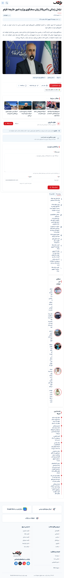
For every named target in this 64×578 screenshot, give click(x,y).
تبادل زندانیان (51, 77)
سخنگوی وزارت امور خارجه (38, 77)
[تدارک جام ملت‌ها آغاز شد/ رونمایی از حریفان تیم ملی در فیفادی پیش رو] (58, 299)
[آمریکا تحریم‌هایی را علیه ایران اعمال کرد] (39, 105)
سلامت (57, 546)
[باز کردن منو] (2, 3)
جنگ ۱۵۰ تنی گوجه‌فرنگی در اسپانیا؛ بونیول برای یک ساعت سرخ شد (55, 445)
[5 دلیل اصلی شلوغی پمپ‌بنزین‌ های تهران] (58, 335)
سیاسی (57, 537)
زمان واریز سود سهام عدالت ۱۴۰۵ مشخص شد (55, 200)
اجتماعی (57, 534)
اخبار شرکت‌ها (25, 543)
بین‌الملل (57, 540)
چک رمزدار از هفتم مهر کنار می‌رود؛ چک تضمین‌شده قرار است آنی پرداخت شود (49, 320)
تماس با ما (56, 559)
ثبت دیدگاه (9, 123)
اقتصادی (57, 531)
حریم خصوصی (55, 562)
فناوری (57, 543)
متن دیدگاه (57, 152)
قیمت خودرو (26, 531)
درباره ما (57, 556)
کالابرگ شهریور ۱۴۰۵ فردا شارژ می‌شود (54, 235)
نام (58, 176)
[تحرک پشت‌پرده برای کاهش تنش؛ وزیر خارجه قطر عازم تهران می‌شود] (58, 377)
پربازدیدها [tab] (58, 194)
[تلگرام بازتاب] (28, 563)
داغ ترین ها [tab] (52, 194)
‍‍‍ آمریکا (58, 77)
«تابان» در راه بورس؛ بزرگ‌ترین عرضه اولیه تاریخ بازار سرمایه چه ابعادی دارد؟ (54, 229)
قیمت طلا (26, 534)
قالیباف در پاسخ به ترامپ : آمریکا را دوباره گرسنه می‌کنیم (25, 114)
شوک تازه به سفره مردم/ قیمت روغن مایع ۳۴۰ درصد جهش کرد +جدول (56, 420)
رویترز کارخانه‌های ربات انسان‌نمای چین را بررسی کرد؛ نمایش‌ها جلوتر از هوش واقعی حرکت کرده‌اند (56, 468)
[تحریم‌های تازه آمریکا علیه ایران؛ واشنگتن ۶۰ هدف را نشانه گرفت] (53, 105)
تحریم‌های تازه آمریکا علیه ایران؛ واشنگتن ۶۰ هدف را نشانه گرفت (53, 114)
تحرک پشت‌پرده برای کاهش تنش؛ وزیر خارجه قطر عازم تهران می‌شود (50, 378)
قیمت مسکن (26, 537)
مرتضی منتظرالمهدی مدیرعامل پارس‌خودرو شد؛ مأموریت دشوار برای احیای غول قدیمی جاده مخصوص (54, 219)
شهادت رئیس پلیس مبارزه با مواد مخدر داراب (50, 396)
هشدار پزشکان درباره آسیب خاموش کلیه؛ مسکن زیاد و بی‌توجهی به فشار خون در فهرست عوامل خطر (55, 488)
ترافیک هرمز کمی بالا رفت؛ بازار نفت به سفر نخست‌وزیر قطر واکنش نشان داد (55, 478)
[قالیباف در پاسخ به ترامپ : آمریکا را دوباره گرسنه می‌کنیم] (25, 105)
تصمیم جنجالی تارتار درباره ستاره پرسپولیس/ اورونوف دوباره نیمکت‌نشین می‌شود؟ (55, 429)
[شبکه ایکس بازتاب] (20, 563)
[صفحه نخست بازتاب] (17, 553)
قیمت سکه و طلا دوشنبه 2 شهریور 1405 (55, 269)
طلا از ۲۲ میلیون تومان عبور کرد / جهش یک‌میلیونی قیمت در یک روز (55, 254)
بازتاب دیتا (26, 546)
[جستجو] (7, 3)
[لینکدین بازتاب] (16, 563)
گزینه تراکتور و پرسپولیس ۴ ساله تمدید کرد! (56, 438)
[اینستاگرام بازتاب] (24, 563)
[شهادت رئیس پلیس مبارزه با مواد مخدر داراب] (58, 395)
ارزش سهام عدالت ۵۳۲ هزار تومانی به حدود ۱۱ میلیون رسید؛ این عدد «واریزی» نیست (55, 208)
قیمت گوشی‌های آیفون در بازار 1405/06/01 (55, 241)
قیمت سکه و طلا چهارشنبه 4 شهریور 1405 (55, 247)
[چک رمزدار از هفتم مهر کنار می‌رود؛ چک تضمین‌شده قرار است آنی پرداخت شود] (58, 320)
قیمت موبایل (26, 540)
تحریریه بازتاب (56, 15)
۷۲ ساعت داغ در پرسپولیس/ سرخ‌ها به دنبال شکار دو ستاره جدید (55, 262)
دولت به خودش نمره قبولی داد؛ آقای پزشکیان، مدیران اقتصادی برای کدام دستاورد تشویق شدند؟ (55, 456)
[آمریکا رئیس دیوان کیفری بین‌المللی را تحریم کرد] (11, 105)
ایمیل (29, 176)
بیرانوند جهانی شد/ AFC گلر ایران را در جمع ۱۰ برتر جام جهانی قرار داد (50, 355)
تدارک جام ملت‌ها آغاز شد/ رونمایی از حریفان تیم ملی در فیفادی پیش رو (50, 299)
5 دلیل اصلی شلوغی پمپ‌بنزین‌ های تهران (50, 336)
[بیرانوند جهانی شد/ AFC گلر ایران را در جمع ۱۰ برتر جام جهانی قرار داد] (58, 354)
